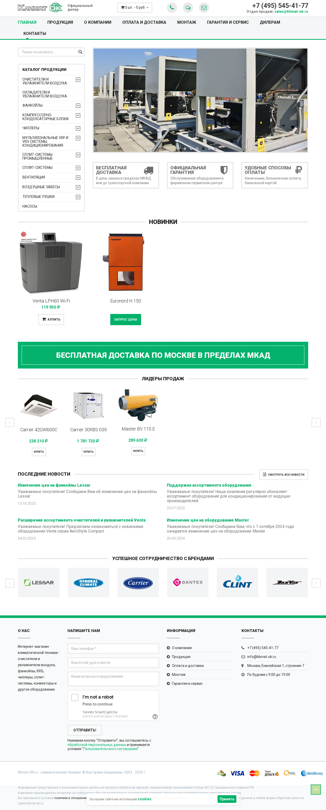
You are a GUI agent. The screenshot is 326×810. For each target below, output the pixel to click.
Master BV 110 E (138, 429)
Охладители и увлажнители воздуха (44, 94)
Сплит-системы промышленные (37, 156)
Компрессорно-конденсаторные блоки (45, 117)
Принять (227, 799)
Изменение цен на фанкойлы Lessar (54, 485)
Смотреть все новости (286, 474)
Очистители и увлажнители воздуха (44, 81)
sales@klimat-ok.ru (291, 11)
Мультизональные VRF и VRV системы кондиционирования (45, 141)
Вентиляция (33, 177)
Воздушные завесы (41, 187)
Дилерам (270, 22)
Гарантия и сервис (228, 22)
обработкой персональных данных (96, 745)
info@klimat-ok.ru (261, 657)
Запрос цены (125, 319)
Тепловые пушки (38, 197)
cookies (145, 799)
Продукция (60, 22)
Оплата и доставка (144, 22)
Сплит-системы (37, 168)
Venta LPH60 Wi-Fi (51, 300)
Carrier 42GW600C (38, 429)
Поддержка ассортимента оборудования (209, 485)
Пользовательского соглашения (110, 749)
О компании (97, 22)
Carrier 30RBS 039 (88, 429)
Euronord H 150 (125, 300)
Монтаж (186, 22)
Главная (27, 22)
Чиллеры (30, 128)
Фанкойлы (32, 105)
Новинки (163, 221)
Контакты (34, 33)
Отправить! (84, 730)
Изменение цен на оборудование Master (208, 520)
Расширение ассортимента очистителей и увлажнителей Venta (81, 520)
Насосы (29, 206)
